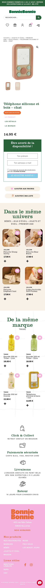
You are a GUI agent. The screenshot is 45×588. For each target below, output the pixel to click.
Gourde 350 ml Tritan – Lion (10, 357)
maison (7, 555)
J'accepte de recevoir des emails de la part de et (21, 170)
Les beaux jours (31, 548)
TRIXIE (22, 329)
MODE (25, 541)
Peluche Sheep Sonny (10, 253)
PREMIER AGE (26, 224)
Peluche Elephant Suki (10, 290)
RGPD (6, 569)
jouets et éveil (12, 551)
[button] (38, 25)
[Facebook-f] (25, 564)
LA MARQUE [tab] (10, 126)
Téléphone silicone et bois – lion (33, 396)
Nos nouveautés (12, 541)
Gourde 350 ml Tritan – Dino (33, 357)
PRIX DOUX (28, 544)
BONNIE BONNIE (19, 171)
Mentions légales (9, 565)
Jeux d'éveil (13, 39)
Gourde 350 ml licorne (10, 395)
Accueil (7, 38)
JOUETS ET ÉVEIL (18, 38)
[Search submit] (38, 17)
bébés (6, 548)
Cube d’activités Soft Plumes (33, 290)
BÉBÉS (7, 221)
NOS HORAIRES (22, 530)
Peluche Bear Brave (32, 253)
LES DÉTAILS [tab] (10, 121)
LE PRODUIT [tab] (10, 117)
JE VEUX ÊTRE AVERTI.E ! (22, 175)
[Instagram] (31, 564)
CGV (6, 573)
